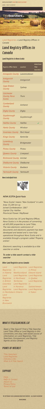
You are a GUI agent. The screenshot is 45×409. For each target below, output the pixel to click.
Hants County (9, 127)
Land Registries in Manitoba (7, 289)
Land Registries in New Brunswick (7, 298)
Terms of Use (9, 386)
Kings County (9, 136)
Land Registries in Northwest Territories (20, 278)
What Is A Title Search (13, 361)
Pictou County (9, 148)
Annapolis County (11, 74)
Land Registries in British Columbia (6, 279)
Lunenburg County (8, 142)
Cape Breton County (8, 87)
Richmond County (11, 158)
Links (3, 5)
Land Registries (10, 356)
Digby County (9, 111)
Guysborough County (9, 117)
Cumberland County (8, 105)
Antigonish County (8, 80)
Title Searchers (10, 354)
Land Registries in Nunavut (20, 285)
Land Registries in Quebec (35, 276)
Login (14, 2)
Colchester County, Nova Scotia (8, 96)
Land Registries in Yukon (35, 290)
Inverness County (10, 132)
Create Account (22, 2)
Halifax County (9, 123)
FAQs (5, 377)
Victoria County (9, 167)
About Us (7, 381)
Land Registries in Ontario (20, 290)
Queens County (9, 153)
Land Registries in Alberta (6, 270)
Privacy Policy (9, 384)
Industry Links (9, 358)
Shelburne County (11, 162)
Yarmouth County (10, 172)
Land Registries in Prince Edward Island (35, 270)
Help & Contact (11, 5)
